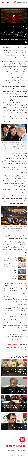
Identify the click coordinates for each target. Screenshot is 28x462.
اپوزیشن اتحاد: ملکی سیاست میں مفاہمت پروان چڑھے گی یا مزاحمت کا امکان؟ (15, 371)
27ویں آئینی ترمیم (22, 349)
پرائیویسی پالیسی (10, 450)
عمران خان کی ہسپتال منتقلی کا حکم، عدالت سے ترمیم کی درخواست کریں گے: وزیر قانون (14, 408)
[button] (14, 15)
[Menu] (3, 2)
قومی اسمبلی (13, 347)
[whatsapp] (7, 446)
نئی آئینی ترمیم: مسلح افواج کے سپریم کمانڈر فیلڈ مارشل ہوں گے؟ (10, 259)
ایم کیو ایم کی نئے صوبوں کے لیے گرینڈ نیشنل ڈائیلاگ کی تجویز (14, 427)
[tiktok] (10, 446)
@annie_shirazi (14, 39)
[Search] (8, 2)
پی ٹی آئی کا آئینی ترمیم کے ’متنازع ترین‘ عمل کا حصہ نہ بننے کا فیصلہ (10, 278)
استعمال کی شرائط (21, 450)
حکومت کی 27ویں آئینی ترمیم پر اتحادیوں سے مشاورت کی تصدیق (10, 265)
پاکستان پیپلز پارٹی (22, 347)
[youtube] (14, 446)
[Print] (26, 42)
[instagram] (17, 446)
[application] (14, 16)
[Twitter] (20, 446)
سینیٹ (7, 347)
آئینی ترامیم (15, 344)
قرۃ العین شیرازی (23, 39)
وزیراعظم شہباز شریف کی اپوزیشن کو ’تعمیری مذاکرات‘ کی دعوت (15, 391)
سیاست (8, 356)
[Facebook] (24, 446)
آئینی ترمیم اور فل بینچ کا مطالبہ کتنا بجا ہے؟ (9, 271)
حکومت (9, 344)
